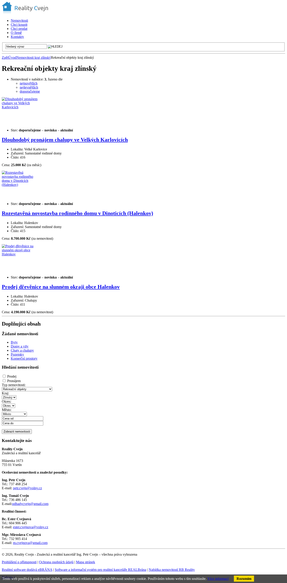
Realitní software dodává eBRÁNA (27, 570)
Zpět (5, 57)
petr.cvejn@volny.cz (27, 488)
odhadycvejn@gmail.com (30, 504)
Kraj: (5, 393)
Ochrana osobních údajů (56, 562)
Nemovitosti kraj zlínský (33, 57)
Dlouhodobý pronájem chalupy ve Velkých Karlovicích (65, 140)
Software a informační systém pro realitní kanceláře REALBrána (100, 570)
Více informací (217, 579)
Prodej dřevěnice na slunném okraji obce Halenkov (61, 287)
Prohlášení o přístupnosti (19, 562)
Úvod (12, 57)
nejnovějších (28, 83)
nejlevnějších (29, 87)
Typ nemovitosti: (14, 385)
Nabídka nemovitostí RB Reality (172, 570)
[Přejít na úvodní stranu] (25, 13)
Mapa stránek (85, 562)
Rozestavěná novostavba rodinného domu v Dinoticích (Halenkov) (77, 213)
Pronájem (14, 381)
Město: (6, 410)
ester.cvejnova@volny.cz (30, 527)
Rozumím (244, 579)
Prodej (11, 376)
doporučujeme (30, 91)
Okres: (6, 401)
